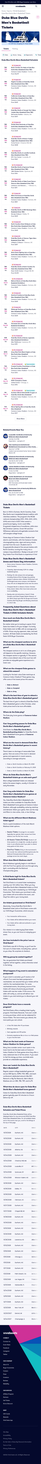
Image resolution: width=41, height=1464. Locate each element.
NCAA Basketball (19, 11)
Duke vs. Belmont (13, 685)
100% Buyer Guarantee (23, 2)
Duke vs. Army (11, 691)
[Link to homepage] (20, 6)
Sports (9, 11)
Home (4, 11)
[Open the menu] (3, 6)
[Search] (36, 6)
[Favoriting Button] (37, 17)
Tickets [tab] (6, 49)
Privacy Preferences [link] (9, 1448)
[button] (5, 55)
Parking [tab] (15, 49)
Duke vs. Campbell (13, 688)
